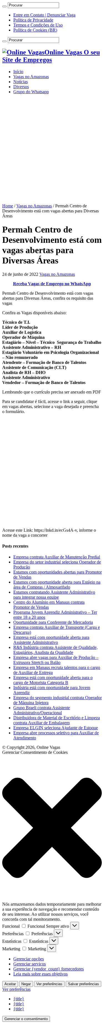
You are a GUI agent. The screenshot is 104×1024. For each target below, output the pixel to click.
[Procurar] (4, 6)
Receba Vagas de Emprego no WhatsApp (52, 283)
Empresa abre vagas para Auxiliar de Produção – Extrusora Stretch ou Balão (55, 660)
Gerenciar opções (28, 958)
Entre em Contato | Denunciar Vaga (44, 15)
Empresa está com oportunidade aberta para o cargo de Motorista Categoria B (53, 680)
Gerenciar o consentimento (26, 1019)
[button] (52, 828)
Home (7, 205)
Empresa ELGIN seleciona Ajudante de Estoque (55, 727)
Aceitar (10, 984)
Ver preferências (49, 984)
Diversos (21, 86)
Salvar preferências (83, 984)
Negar (26, 984)
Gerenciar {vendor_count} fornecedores (48, 969)
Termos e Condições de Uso (38, 25)
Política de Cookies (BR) (35, 30)
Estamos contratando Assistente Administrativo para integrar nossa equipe (54, 594)
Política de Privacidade (33, 20)
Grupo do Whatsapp (31, 91)
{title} (18, 998)
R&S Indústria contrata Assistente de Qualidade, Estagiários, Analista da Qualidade (55, 650)
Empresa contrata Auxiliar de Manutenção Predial (56, 557)
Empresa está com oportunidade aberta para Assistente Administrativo (51, 640)
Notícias (20, 81)
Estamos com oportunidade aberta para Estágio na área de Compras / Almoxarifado (56, 584)
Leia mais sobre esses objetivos (40, 974)
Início (18, 71)
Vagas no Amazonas (31, 76)
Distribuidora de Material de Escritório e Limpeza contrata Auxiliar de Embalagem (56, 720)
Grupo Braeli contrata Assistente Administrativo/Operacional (41, 710)
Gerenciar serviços (29, 963)
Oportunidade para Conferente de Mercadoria (53, 622)
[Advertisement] (52, 151)
